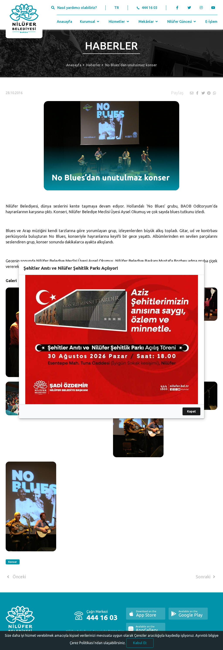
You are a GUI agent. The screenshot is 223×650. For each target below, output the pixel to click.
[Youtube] (214, 8)
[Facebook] (177, 8)
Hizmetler (117, 21)
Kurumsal (88, 21)
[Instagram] (201, 8)
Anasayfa (64, 21)
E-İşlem (211, 21)
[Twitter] (189, 8)
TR (116, 8)
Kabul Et (140, 643)
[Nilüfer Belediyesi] (24, 19)
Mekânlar (147, 21)
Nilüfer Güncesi (180, 21)
